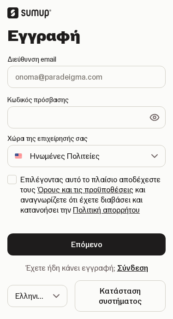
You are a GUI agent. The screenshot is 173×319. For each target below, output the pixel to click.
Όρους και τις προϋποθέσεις (85, 189)
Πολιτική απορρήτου (106, 210)
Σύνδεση (132, 268)
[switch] (154, 117)
